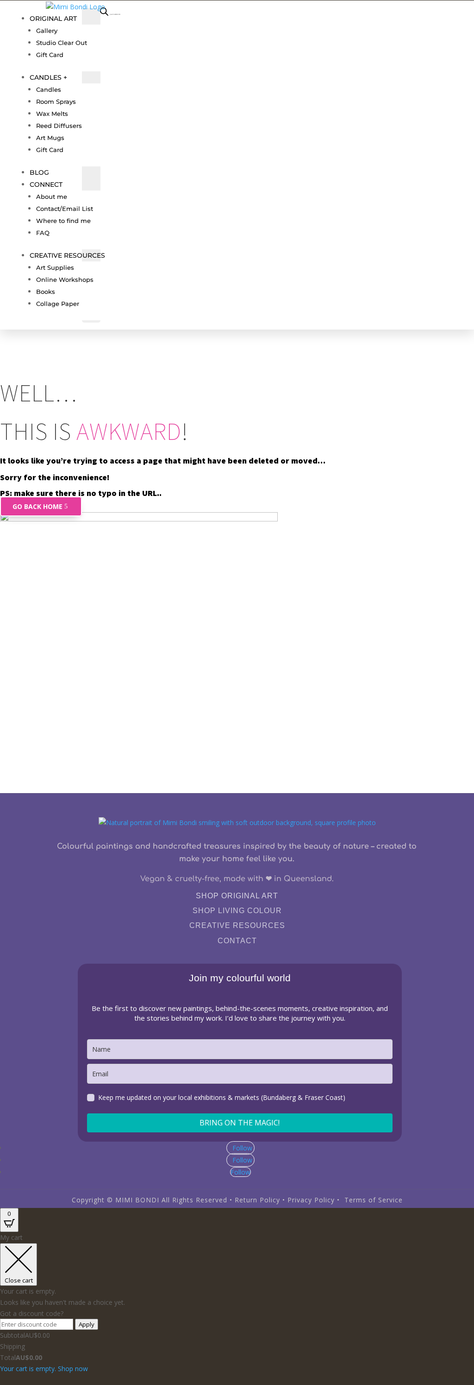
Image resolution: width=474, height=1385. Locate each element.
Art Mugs (50, 137)
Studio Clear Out (61, 42)
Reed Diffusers (59, 125)
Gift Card (49, 54)
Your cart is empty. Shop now (44, 1368)
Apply (86, 1324)
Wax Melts (52, 113)
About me (51, 196)
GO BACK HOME (37, 506)
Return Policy (257, 1199)
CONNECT (46, 184)
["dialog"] (237, 1303)
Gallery (46, 30)
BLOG (39, 172)
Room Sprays (56, 101)
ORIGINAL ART (53, 18)
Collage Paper (57, 303)
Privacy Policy (311, 1199)
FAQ (43, 232)
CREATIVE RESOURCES (67, 255)
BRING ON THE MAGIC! (240, 1123)
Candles (48, 89)
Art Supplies (55, 267)
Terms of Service (373, 1199)
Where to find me (63, 220)
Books (45, 291)
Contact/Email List (64, 208)
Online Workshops (65, 279)
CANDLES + (48, 77)
